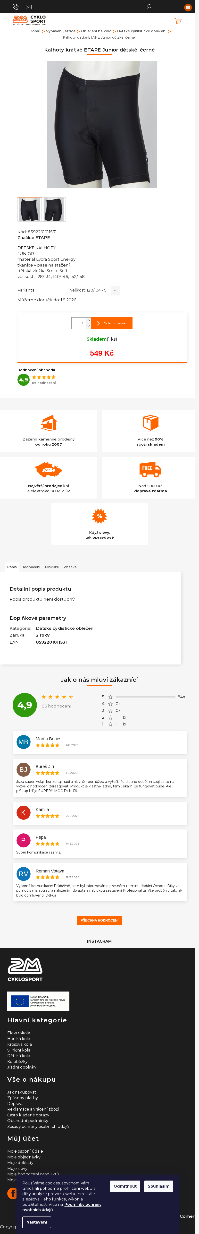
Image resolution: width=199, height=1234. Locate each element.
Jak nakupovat (21, 1092)
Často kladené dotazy (28, 1115)
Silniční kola (18, 1050)
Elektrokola (18, 1033)
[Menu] (188, 7)
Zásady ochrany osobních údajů (38, 1126)
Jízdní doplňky (21, 1067)
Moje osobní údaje (25, 1151)
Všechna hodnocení (99, 920)
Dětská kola (18, 1055)
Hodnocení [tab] (31, 567)
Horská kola (18, 1038)
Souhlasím (159, 1186)
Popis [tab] (12, 567)
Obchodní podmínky (27, 1120)
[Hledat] (149, 6)
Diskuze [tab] (52, 567)
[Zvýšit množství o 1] (88, 320)
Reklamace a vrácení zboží (33, 1109)
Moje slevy (17, 1168)
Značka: (33, 237)
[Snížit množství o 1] (88, 326)
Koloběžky (17, 1061)
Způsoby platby (22, 1098)
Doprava (15, 1103)
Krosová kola (19, 1044)
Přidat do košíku (115, 323)
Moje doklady (20, 1162)
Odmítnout (125, 1186)
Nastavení (36, 1222)
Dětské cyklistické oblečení (65, 628)
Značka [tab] (70, 567)
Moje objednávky (24, 1157)
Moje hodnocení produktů (33, 1174)
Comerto (189, 1216)
